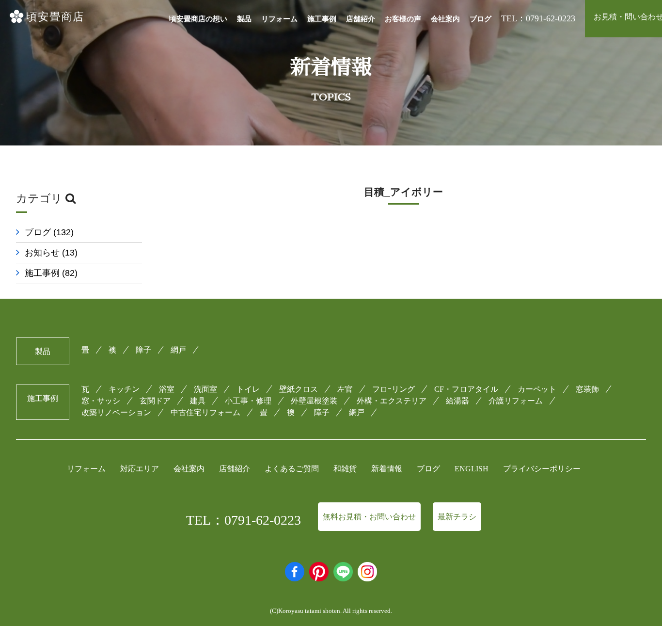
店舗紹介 (360, 19)
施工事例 (321, 19)
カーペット (537, 389)
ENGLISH (472, 469)
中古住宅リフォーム (205, 412)
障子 (143, 350)
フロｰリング (393, 389)
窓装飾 (587, 389)
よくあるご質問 (292, 469)
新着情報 (386, 469)
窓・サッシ (100, 401)
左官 (345, 389)
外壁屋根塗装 (314, 401)
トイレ (248, 389)
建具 (197, 401)
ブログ (480, 19)
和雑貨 (345, 469)
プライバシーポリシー (542, 469)
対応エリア (139, 469)
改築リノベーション (116, 412)
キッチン (124, 389)
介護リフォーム (516, 401)
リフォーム (279, 19)
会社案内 (445, 19)
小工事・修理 (248, 401)
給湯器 (457, 401)
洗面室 (205, 389)
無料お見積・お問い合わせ (369, 517)
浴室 (166, 389)
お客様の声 (403, 19)
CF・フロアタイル (466, 389)
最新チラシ (457, 517)
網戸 (178, 350)
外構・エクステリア (391, 401)
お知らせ (51, 252)
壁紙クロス (298, 389)
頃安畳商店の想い (198, 19)
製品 (244, 19)
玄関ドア (155, 401)
